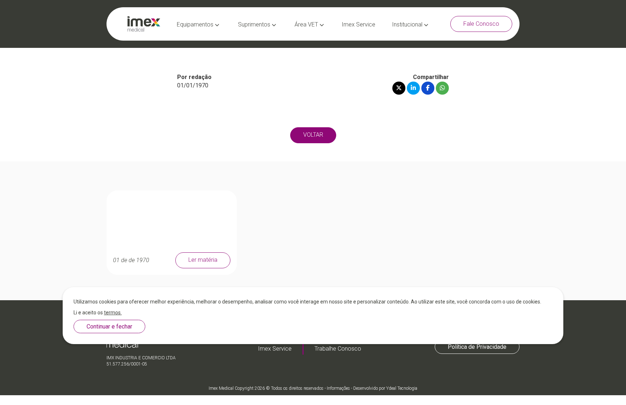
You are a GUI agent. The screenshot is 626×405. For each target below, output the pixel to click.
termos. (113, 312)
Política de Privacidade (477, 346)
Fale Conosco (481, 23)
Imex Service (358, 24)
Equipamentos (196, 24)
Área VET (307, 24)
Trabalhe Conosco (337, 348)
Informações (338, 388)
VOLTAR (313, 134)
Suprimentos (255, 24)
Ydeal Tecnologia (401, 388)
